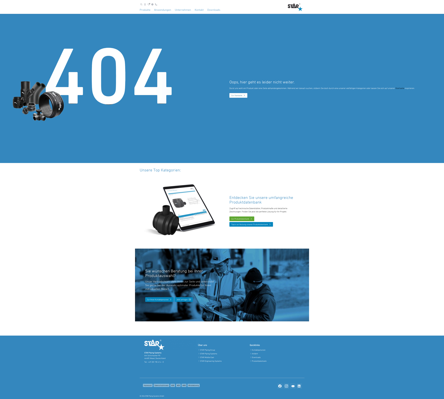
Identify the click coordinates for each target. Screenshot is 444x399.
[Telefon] (156, 4)
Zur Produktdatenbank (240, 219)
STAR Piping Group (207, 350)
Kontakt (199, 9)
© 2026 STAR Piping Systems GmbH (152, 396)
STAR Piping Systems (208, 354)
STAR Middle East (207, 357)
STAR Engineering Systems (211, 361)
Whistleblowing (193, 385)
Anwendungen (162, 9)
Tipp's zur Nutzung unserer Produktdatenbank (249, 224)
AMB (184, 385)
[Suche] (141, 4)
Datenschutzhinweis (161, 385)
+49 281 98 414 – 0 (156, 362)
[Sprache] (152, 4)
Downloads (213, 9)
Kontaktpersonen (258, 350)
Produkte (145, 9)
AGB (172, 385)
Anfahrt (255, 354)
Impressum (148, 385)
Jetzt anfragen (182, 299)
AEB (178, 385)
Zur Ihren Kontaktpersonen (158, 299)
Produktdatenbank (259, 361)
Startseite (399, 88)
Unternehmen (183, 9)
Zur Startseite (236, 95)
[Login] (145, 4)
